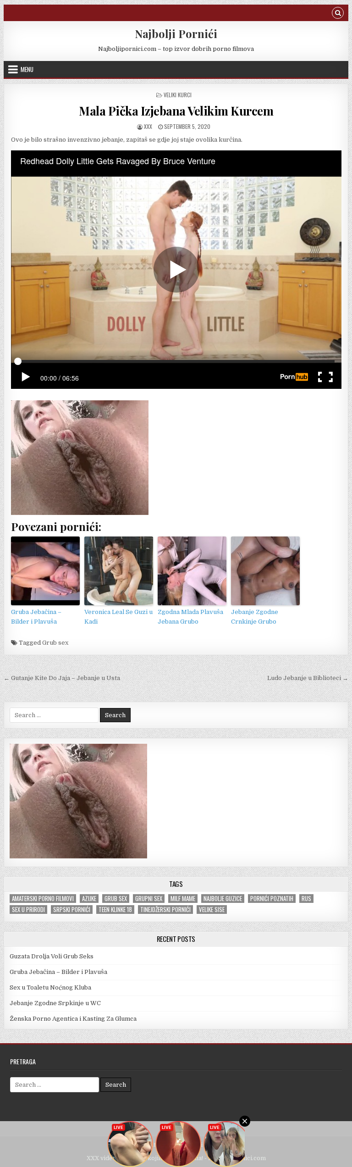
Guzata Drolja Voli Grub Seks (52, 956)
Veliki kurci (178, 95)
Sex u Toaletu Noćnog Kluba (50, 987)
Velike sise (212, 909)
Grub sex (55, 642)
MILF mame (182, 898)
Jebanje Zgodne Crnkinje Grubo (254, 616)
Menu (27, 69)
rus (306, 898)
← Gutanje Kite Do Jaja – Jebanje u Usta (62, 678)
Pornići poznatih (271, 898)
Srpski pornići (71, 909)
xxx (148, 126)
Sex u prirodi (28, 909)
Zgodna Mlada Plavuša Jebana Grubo (190, 616)
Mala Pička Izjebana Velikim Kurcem (176, 111)
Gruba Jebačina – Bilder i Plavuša (36, 616)
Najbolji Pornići (176, 33)
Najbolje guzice (223, 898)
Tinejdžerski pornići (165, 909)
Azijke (89, 898)
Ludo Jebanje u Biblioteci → (307, 678)
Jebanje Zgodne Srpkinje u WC (55, 1003)
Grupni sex (148, 898)
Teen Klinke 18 (115, 909)
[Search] (338, 14)
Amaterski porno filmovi (43, 898)
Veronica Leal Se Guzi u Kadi (118, 616)
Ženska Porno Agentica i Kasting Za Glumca (73, 1018)
